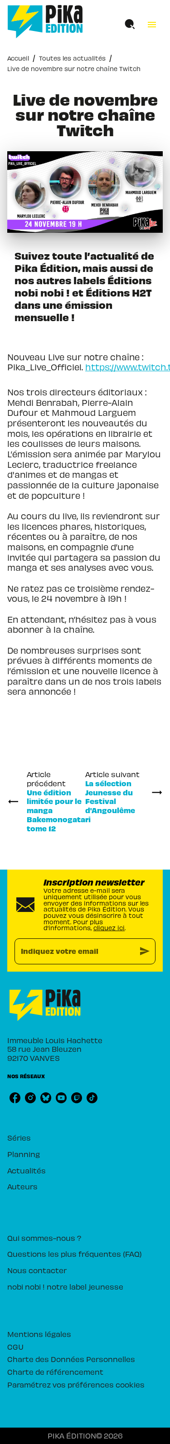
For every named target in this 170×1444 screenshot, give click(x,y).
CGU (15, 1346)
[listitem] (15, 1098)
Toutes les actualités (72, 58)
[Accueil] (45, 21)
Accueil (18, 58)
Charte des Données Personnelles (71, 1358)
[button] (85, 1138)
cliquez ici (109, 928)
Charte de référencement (55, 1371)
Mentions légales (39, 1333)
